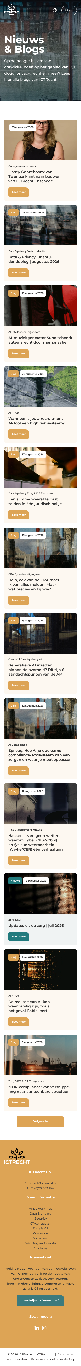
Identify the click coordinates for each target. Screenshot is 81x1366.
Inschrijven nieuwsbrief (40, 1300)
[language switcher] (54, 10)
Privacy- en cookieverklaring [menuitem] (52, 1359)
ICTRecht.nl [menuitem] (44, 1354)
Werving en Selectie (40, 1243)
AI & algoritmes (40, 1208)
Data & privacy (40, 1213)
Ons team (40, 1233)
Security (40, 1218)
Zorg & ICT (40, 1228)
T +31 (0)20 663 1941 (41, 1188)
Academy (40, 1248)
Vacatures (40, 1238)
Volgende (40, 1121)
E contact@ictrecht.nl (40, 1183)
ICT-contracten (40, 1223)
